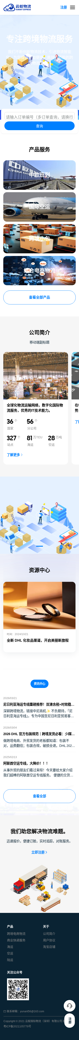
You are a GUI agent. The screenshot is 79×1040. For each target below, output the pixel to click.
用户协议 (49, 940)
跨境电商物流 (16, 933)
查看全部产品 (39, 297)
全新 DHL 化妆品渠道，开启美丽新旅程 (38, 640)
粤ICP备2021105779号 (17, 1026)
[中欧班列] (39, 163)
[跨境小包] (39, 226)
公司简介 (49, 933)
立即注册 (38, 852)
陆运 (10, 960)
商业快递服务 (16, 940)
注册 (63, 7)
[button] (39, 546)
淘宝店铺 (49, 946)
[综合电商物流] (39, 258)
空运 (10, 953)
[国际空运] (39, 195)
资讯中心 (39, 683)
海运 (10, 946)
